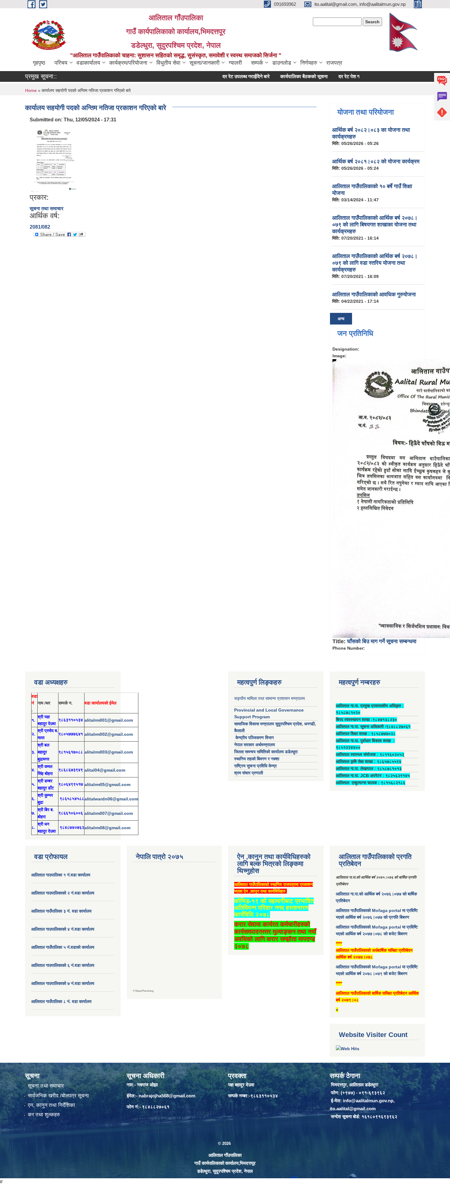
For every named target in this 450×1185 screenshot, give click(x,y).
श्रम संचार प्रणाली (248, 772)
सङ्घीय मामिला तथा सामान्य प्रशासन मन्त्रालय (269, 698)
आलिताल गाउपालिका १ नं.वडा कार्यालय (61, 874)
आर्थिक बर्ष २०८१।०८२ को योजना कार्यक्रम (375, 161)
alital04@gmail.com (104, 770)
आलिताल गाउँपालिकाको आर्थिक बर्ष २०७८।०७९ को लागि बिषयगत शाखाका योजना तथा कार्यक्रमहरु (375, 224)
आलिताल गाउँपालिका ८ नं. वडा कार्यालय (61, 1001)
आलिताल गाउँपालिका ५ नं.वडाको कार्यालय (62, 947)
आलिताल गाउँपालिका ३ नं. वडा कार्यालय (61, 911)
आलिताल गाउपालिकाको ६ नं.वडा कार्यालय (62, 965)
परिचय (60, 63)
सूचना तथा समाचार (46, 208)
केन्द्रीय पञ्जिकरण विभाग (254, 737)
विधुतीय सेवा (168, 63)
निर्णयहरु (308, 63)
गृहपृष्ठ (39, 63)
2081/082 (40, 227)
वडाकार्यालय (88, 63)
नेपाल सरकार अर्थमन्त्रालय (254, 744)
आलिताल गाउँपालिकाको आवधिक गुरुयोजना (374, 294)
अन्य (341, 318)
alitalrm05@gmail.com (107, 784)
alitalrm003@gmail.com (108, 752)
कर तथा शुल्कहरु (44, 1115)
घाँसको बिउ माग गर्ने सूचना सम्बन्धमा (381, 641)
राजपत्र (334, 63)
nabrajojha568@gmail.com (167, 1095)
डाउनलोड (281, 63)
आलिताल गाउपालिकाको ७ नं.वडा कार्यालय (62, 983)
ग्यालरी (235, 63)
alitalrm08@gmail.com (107, 827)
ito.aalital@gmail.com (353, 1108)
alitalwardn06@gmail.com (111, 798)
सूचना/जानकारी (204, 63)
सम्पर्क (257, 63)
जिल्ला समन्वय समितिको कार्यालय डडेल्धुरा (266, 751)
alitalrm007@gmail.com (108, 813)
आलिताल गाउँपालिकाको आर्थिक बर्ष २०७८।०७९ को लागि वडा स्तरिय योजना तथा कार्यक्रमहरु (375, 263)
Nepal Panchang (144, 990)
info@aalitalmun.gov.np (368, 1100)
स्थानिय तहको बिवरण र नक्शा (256, 758)
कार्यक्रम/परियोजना (128, 63)
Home (31, 90)
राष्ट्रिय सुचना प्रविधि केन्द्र (255, 765)
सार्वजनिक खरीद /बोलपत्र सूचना (58, 1096)
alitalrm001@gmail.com (108, 720)
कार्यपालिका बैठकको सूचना (287, 76)
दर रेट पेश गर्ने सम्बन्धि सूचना (346, 76)
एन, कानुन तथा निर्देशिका (51, 1105)
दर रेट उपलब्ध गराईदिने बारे (229, 76)
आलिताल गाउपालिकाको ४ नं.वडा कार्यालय (63, 929)
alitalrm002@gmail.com (108, 734)
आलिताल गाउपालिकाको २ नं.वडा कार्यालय (63, 893)
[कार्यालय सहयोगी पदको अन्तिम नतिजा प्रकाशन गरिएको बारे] (54, 158)
